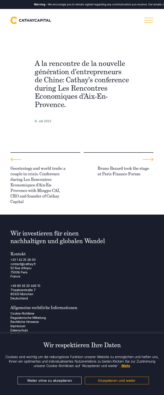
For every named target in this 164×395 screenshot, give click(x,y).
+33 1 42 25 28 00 (23, 259)
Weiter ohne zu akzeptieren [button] (49, 380)
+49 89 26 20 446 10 (25, 286)
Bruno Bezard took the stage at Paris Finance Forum (123, 171)
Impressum (17, 326)
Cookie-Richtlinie (22, 313)
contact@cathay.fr (23, 264)
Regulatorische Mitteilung (28, 317)
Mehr (126, 366)
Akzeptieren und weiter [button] (117, 380)
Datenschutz (19, 330)
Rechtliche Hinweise (24, 322)
